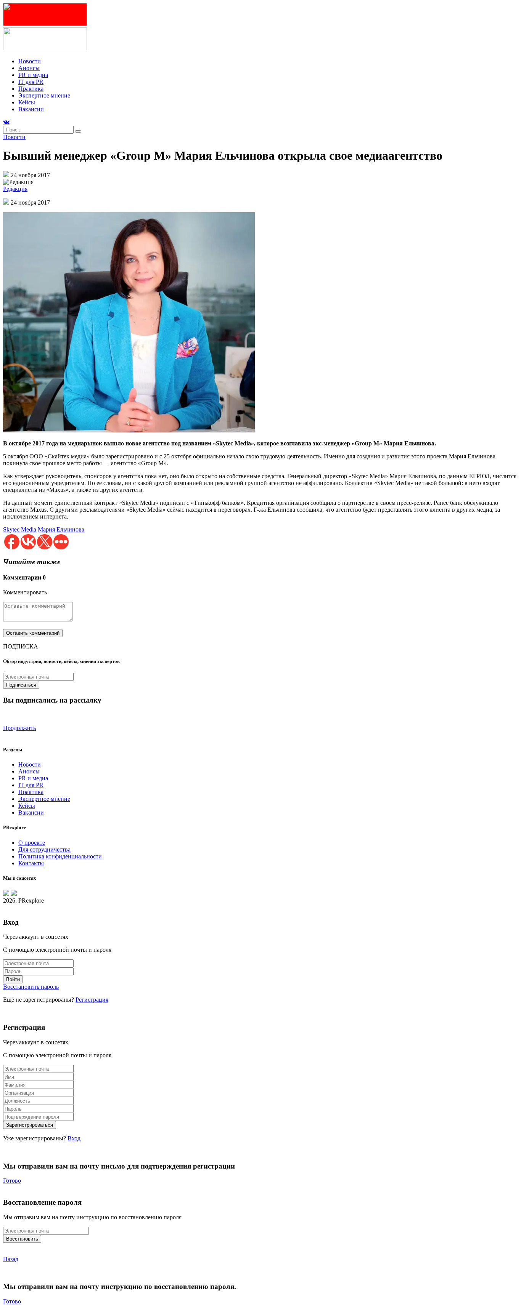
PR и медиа (33, 75)
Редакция (15, 189)
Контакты (31, 863)
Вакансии (31, 109)
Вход (74, 1138)
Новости (29, 61)
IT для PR (30, 81)
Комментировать (25, 592)
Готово (12, 1180)
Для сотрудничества (44, 849)
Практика (30, 88)
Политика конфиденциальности (60, 856)
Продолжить (19, 728)
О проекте (31, 842)
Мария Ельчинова (61, 529)
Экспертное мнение (44, 95)
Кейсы (26, 102)
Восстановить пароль (31, 986)
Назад (10, 1259)
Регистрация (92, 999)
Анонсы (29, 68)
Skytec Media (19, 529)
